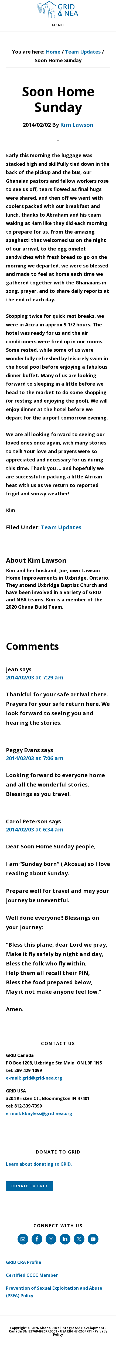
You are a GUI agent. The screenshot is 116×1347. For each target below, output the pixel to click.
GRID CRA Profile (23, 1262)
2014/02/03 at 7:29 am (34, 677)
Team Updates (61, 527)
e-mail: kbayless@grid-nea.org (39, 1113)
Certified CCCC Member (32, 1275)
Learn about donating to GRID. (39, 1164)
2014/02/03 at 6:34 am (34, 829)
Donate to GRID (29, 1186)
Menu (58, 25)
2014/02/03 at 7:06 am (34, 758)
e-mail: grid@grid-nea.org (34, 1078)
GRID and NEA (58, 9)
